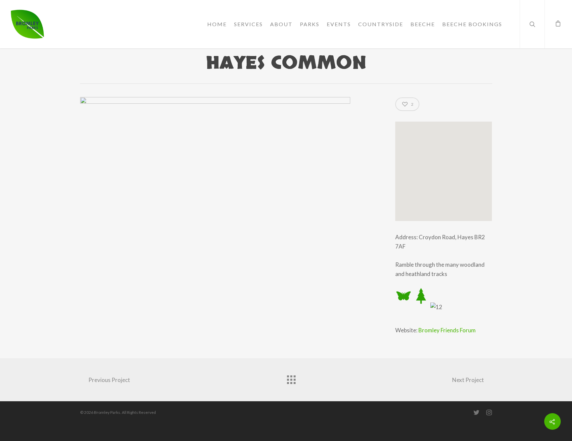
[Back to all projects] (291, 378)
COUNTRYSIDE (380, 24)
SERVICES (248, 24)
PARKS (309, 24)
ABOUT (281, 24)
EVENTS (339, 24)
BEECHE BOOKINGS (472, 24)
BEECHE (422, 24)
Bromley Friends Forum (447, 330)
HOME (217, 24)
